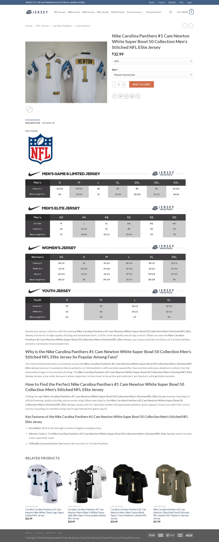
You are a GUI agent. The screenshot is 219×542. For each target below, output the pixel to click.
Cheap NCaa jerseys (90, 537)
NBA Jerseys (74, 12)
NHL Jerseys (103, 12)
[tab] (32, 123)
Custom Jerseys (153, 12)
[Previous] (25, 496)
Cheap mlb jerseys (70, 537)
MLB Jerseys (88, 12)
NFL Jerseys (60, 12)
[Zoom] (29, 109)
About (151, 2)
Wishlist (172, 2)
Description (32, 123)
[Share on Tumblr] (138, 96)
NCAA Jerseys (118, 12)
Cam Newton (83, 25)
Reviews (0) (48, 123)
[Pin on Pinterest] (132, 96)
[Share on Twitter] (120, 96)
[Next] (192, 496)
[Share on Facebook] (115, 96)
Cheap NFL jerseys (110, 537)
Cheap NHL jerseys (130, 537)
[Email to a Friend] (126, 96)
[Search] (170, 12)
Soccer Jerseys (134, 12)
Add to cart (141, 84)
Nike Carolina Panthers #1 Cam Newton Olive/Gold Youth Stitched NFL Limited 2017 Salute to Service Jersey (171, 514)
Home (28, 25)
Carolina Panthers (62, 25)
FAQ (181, 2)
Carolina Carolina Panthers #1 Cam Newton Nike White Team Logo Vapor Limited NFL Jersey (44, 512)
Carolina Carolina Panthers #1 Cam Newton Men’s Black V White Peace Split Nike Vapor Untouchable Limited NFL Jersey (87, 514)
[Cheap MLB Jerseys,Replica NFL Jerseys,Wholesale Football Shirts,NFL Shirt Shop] (37, 12)
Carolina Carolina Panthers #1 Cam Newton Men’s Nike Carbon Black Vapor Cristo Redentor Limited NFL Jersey (129, 514)
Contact (161, 2)
